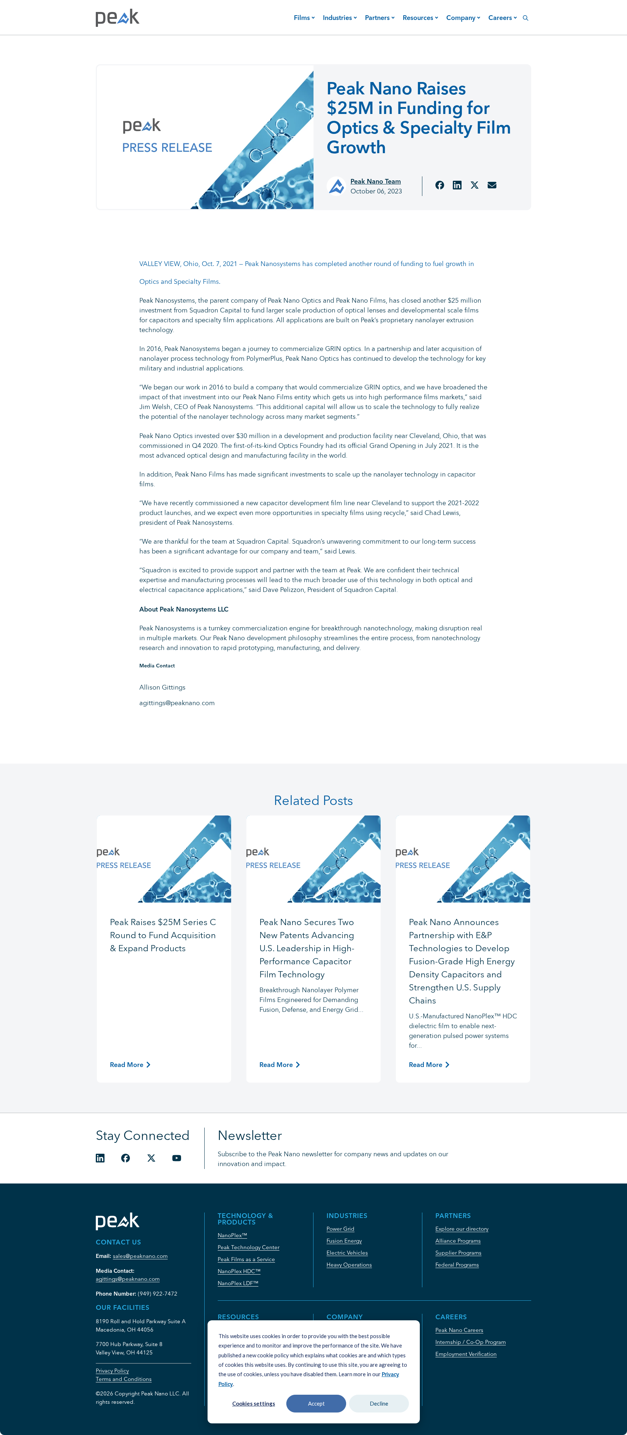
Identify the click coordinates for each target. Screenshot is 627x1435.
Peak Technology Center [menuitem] (248, 1247)
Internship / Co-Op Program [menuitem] (470, 1341)
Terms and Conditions (124, 1378)
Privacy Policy (112, 1370)
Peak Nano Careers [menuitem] (459, 1329)
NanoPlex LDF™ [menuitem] (238, 1283)
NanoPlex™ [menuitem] (232, 1235)
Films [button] (302, 17)
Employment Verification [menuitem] (466, 1353)
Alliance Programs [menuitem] (458, 1240)
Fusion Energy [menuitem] (344, 1240)
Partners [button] (377, 17)
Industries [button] (337, 17)
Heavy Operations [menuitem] (349, 1264)
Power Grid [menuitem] (341, 1228)
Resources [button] (418, 17)
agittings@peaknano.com (128, 1278)
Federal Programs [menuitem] (457, 1264)
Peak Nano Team (376, 181)
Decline (379, 1403)
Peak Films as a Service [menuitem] (246, 1259)
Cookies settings (253, 1403)
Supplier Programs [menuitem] (458, 1252)
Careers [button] (500, 17)
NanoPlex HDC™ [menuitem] (239, 1271)
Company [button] (460, 17)
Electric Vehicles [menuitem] (347, 1252)
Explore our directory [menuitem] (461, 1228)
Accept (316, 1403)
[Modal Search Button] (525, 13)
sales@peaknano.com (140, 1255)
